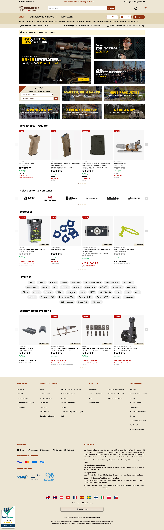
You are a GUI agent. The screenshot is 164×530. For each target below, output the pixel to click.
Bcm (54, 287)
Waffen (21, 21)
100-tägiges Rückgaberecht (134, 2)
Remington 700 (47, 297)
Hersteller (67, 17)
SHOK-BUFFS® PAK (58, 249)
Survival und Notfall (68, 403)
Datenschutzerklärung (138, 411)
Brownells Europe (119, 247)
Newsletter (21, 407)
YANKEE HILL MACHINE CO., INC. (122, 346)
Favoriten (25, 276)
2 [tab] (57, 80)
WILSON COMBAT (55, 247)
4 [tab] (84, 184)
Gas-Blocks (116, 364)
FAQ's (112, 17)
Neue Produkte (22, 398)
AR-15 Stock (128, 282)
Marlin (83, 292)
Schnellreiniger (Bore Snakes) (25, 265)
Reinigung (131, 21)
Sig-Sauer (116, 297)
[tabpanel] (55, 60)
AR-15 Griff (76, 282)
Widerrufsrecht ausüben (138, 394)
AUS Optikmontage (120, 163)
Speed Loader (129, 297)
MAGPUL (21, 161)
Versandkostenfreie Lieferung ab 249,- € (79, 2)
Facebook (46, 450)
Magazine (62, 21)
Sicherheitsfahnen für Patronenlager (122, 263)
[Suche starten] (111, 8)
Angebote (140, 17)
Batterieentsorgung (137, 429)
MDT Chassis (105, 292)
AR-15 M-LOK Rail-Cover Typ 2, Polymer (96, 348)
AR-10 (64, 282)
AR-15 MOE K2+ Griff (26, 163)
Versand (91, 503)
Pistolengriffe (22, 179)
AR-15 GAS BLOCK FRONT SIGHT (125, 348)
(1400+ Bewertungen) (87, 25)
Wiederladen (71, 21)
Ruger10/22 (102, 297)
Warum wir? (93, 389)
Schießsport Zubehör (84, 21)
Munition (64, 407)
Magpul (71, 292)
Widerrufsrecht (94, 403)
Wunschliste (141, 8)
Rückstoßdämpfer (55, 263)
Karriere (132, 398)
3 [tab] (60, 80)
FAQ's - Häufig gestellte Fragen (72, 411)
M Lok (60, 292)
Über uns (133, 389)
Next (146, 144)
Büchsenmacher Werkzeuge (102, 21)
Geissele (131, 287)
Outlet (63, 416)
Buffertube (90, 287)
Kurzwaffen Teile (42, 21)
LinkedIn (59, 450)
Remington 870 (66, 297)
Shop (21, 17)
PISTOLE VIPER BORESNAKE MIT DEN (32, 249)
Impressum (134, 407)
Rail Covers (84, 364)
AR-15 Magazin (112, 282)
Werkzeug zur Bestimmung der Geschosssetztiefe (62, 364)
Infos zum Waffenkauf (116, 394)
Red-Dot (32, 297)
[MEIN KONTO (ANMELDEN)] (136, 8)
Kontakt (132, 416)
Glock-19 (48, 292)
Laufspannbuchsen (26, 348)
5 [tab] (86, 184)
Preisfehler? (134, 425)
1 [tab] (79, 184)
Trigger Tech (82, 302)
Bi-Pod (65, 287)
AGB (90, 398)
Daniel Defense (117, 287)
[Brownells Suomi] (96, 497)
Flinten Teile (53, 21)
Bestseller (26, 211)
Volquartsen (97, 302)
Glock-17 (36, 292)
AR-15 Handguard (93, 282)
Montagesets (116, 177)
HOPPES (21, 247)
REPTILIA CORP (118, 161)
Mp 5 (118, 292)
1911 (31, 282)
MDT (92, 292)
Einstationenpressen (86, 266)
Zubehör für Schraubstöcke (25, 362)
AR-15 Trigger (32, 287)
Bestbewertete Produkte (35, 310)
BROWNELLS (22, 346)
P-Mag (128, 292)
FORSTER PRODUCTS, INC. (89, 247)
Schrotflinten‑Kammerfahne (124, 249)
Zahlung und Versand (116, 389)
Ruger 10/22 (85, 297)
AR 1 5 (53, 282)
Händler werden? (136, 403)
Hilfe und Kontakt (27, 2)
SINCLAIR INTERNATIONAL (58, 346)
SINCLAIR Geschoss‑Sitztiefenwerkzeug (65, 348)
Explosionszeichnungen (42, 17)
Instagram (34, 450)
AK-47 (42, 282)
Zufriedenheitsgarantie (138, 420)
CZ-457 (103, 287)
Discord (23, 450)
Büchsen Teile (30, 21)
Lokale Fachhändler (96, 394)
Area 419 (45, 287)
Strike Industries (67, 302)
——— (137, 21)
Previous (16, 144)
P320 (137, 292)
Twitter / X (70, 450)
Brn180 (76, 287)
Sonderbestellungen (115, 398)
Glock (25, 292)
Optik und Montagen (119, 21)
